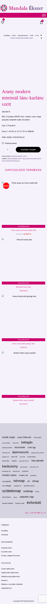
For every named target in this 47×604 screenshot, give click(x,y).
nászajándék (6, 481)
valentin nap (27, 496)
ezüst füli (22, 457)
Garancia (4, 580)
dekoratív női (6, 452)
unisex (15, 497)
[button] (9, 143)
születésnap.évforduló (11, 161)
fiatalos (14, 461)
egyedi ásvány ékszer (37, 452)
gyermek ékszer (24, 461)
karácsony (10, 466)
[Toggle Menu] (44, 15)
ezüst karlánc (31, 457)
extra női (14, 457)
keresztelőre (23, 467)
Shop (14, 35)
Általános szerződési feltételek (12, 584)
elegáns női (5, 457)
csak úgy (31, 447)
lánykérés (25, 471)
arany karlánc (6, 443)
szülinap (28, 491)
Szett (31, 35)
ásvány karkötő (7, 503)
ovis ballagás (6, 486)
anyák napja (8, 437)
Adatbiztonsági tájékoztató (10, 576)
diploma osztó (35, 158)
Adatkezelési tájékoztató (9, 573)
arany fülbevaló (24, 437)
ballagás (26, 158)
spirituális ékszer (29, 486)
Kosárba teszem (28, 150)
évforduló (34, 503)
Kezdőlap (7, 35)
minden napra (9, 475)
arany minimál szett (14, 158)
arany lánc (16, 443)
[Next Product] (41, 38)
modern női (23, 475)
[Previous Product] (41, 35)
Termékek (4, 535)
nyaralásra (33, 475)
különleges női (6, 471)
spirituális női (17, 486)
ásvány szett (19, 503)
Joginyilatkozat (6, 588)
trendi (37, 491)
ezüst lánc (5, 461)
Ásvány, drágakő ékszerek (10, 556)
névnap (19, 481)
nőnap (35, 481)
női (28, 481)
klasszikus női (34, 467)
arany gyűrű (37, 437)
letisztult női (16, 471)
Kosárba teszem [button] (23, 409)
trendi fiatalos (6, 497)
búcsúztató (20, 447)
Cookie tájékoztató (7, 569)
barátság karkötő (7, 447)
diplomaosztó (20, 452)
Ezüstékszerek (6, 552)
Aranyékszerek (23, 35)
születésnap (11, 491)
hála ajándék (37, 460)
